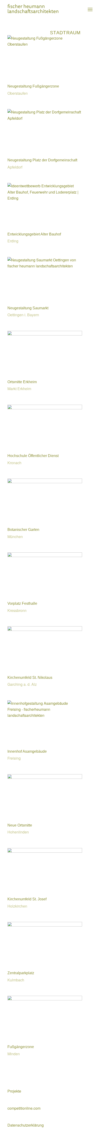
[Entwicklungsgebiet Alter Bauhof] (44, 198)
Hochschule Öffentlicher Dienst (33, 456)
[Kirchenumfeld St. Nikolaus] (44, 629)
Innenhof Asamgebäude (27, 751)
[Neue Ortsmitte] (44, 777)
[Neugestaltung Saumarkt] (44, 266)
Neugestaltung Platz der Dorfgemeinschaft (42, 160)
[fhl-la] (41, 9)
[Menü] (90, 9)
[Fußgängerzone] (44, 999)
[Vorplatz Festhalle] (44, 555)
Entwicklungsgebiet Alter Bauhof (34, 234)
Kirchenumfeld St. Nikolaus (29, 678)
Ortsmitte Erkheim (22, 382)
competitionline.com (23, 1108)
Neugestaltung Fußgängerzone (33, 86)
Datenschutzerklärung (25, 1125)
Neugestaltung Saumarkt (27, 308)
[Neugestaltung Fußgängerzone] (44, 44)
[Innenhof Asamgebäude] (44, 715)
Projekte (14, 1091)
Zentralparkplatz (20, 973)
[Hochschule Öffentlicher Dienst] (44, 407)
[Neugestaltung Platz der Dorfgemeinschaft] (44, 118)
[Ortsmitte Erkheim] (44, 334)
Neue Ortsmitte (19, 825)
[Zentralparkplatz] (44, 925)
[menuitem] (90, 9)
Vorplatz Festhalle (22, 603)
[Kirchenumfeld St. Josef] (44, 851)
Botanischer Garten (23, 530)
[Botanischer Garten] (44, 481)
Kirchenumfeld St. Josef (27, 899)
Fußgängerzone (20, 1047)
